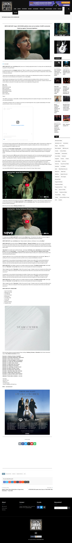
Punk (65, 187)
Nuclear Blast (58, 179)
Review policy (4, 508)
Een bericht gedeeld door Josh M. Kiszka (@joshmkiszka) (18, 139)
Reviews (30, 8)
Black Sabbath (58, 148)
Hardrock (13, 473)
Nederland (57, 176)
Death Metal (57, 153)
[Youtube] (31, 443)
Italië (56, 169)
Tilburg (63, 194)
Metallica (57, 174)
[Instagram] (28, 443)
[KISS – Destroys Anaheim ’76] (66, 118)
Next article (49, 487)
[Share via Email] (25, 482)
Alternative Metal (58, 140)
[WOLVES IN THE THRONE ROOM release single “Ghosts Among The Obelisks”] (66, 99)
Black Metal (61, 145)
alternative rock (58, 143)
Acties (54, 8)
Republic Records (20, 473)
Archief (15, 12)
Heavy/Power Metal (65, 163)
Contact (60, 8)
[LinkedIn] (12, 482)
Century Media (63, 150)
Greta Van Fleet (8, 473)
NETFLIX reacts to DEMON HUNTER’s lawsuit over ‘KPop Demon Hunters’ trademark (57, 128)
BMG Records (65, 148)
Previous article (6, 487)
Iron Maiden (63, 166)
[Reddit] (23, 482)
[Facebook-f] (22, 443)
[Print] (28, 482)
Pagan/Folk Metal (58, 181)
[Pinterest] (20, 482)
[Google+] (9, 482)
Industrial (57, 166)
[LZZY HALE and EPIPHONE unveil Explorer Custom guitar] (66, 64)
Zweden (60, 199)
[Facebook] (4, 482)
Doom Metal (57, 156)
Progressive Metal (59, 184)
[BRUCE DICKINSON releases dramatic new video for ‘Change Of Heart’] (57, 99)
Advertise (4, 509)
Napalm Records (64, 174)
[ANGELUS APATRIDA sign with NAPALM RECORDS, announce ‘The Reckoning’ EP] (66, 81)
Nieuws (19, 8)
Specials (42, 8)
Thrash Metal (57, 194)
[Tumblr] (17, 482)
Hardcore (64, 161)
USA (24, 473)
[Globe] (19, 443)
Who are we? (4, 506)
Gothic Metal (57, 161)
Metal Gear (63, 171)
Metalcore (57, 171)
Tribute (56, 197)
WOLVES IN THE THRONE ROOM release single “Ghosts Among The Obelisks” (66, 107)
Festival (62, 158)
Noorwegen (63, 176)
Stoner (56, 192)
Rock (56, 189)
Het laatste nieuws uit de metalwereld (10, 17)
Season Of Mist (62, 189)
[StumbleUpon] (15, 482)
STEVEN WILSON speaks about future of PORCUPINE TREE (41, 489)
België (56, 145)
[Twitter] (25, 443)
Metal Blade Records (63, 169)
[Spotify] (34, 443)
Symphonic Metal (63, 192)
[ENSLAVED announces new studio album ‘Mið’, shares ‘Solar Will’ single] (57, 81)
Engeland (57, 158)
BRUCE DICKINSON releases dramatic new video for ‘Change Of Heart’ (57, 108)
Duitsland (64, 156)
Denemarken (64, 153)
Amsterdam (65, 143)
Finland (67, 158)
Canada (56, 150)
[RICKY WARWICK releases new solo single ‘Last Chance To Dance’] (57, 64)
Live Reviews (35, 8)
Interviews (24, 8)
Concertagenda (48, 8)
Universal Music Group (64, 197)
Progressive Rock (58, 187)
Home (15, 8)
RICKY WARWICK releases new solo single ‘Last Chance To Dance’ (57, 73)
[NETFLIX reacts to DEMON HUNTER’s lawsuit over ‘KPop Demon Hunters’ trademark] (57, 118)
